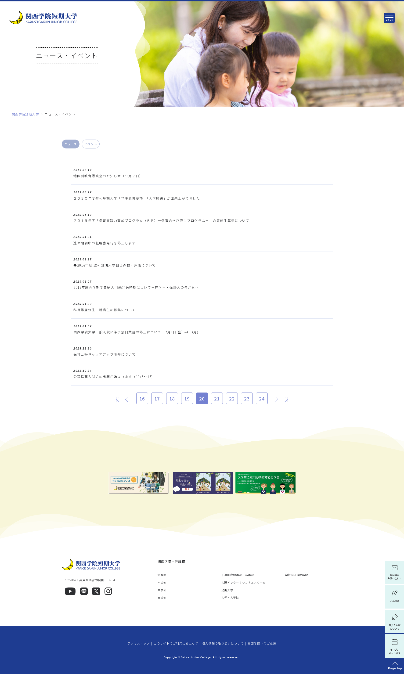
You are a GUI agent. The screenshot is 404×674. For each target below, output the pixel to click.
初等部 (162, 582)
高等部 (162, 597)
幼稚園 (162, 575)
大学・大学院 (230, 597)
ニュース (70, 144)
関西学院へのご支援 (262, 643)
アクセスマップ (139, 643)
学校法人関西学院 (297, 575)
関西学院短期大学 (25, 114)
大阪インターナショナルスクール (243, 582)
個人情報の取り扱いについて (223, 643)
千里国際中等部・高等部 (237, 575)
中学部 (162, 590)
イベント (90, 144)
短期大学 (227, 590)
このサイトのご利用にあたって (176, 643)
